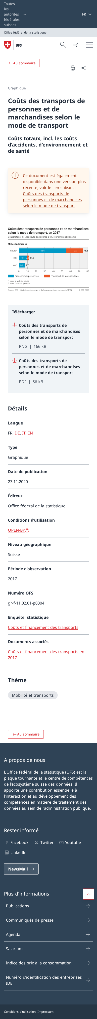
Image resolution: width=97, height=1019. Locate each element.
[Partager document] (83, 67)
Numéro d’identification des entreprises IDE (44, 980)
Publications (17, 906)
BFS (19, 45)
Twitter (46, 842)
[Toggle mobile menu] (89, 45)
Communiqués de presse (29, 920)
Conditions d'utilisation (20, 1011)
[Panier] (74, 44)
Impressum (45, 1011)
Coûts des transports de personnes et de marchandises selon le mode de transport (52, 199)
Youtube (73, 842)
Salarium (14, 948)
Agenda (13, 934)
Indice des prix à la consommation (39, 963)
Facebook (19, 842)
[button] (88, 894)
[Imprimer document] (72, 67)
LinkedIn (18, 852)
